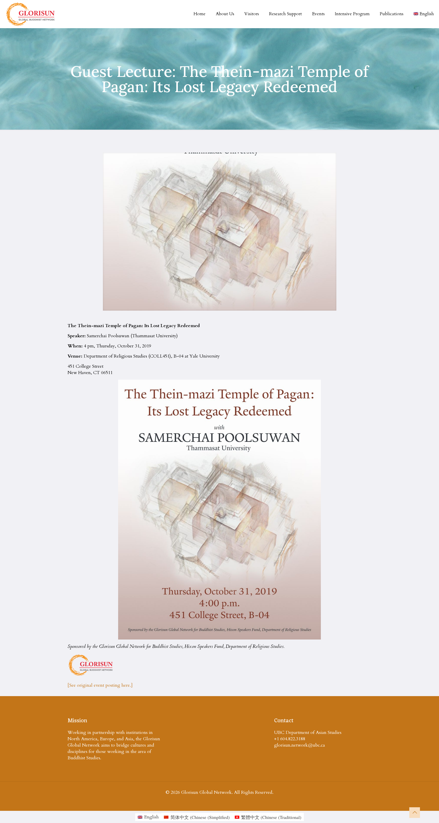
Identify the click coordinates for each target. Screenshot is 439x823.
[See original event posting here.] (100, 685)
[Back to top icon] (414, 812)
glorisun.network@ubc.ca (299, 745)
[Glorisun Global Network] (30, 14)
